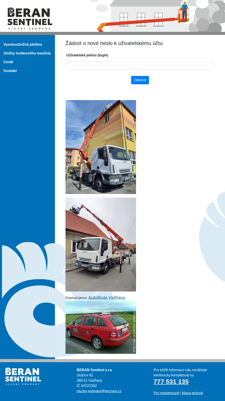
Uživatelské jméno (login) (87, 55)
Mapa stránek (192, 393)
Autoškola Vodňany (106, 297)
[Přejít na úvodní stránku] (29, 18)
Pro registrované (166, 393)
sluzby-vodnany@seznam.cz (99, 391)
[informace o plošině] (139, 147)
